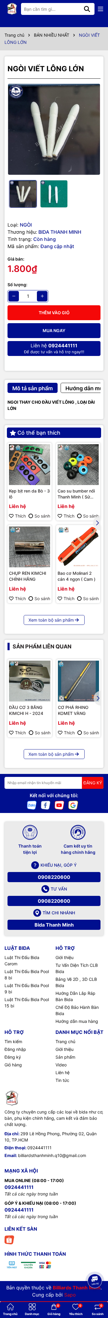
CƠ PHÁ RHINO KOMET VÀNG (73, 710)
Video (61, 1064)
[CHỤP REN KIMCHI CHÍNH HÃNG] (29, 546)
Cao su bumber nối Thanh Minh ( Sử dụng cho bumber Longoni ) (76, 494)
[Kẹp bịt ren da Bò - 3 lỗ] (29, 464)
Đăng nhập (15, 1049)
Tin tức (62, 1080)
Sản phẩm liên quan (42, 646)
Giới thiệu (65, 957)
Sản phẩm (65, 1057)
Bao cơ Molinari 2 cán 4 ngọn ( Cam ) (76, 576)
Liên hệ (63, 1072)
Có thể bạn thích (38, 433)
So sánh (42, 515)
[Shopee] (9, 1239)
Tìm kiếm (13, 1041)
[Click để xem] (54, 129)
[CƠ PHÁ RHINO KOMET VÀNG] (78, 681)
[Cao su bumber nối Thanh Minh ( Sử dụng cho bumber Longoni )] (78, 464)
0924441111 (39, 1147)
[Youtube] (59, 804)
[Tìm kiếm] (87, 9)
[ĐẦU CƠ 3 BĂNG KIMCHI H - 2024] (29, 681)
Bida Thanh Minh (54, 925)
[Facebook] (45, 804)
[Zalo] (32, 804)
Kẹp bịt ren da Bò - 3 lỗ (29, 493)
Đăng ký (12, 1057)
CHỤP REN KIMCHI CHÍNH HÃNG (27, 576)
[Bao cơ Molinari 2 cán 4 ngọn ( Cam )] (78, 546)
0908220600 (54, 877)
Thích (20, 515)
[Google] (73, 804)
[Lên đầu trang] (95, 1264)
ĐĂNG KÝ (92, 782)
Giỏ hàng (13, 1064)
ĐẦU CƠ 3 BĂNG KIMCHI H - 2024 (26, 710)
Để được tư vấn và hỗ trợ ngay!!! (54, 348)
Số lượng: (17, 284)
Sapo (70, 1295)
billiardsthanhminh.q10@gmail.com (52, 1155)
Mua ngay (54, 330)
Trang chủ (65, 1041)
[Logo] (12, 9)
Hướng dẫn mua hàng (77, 1021)
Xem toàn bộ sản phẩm (51, 619)
